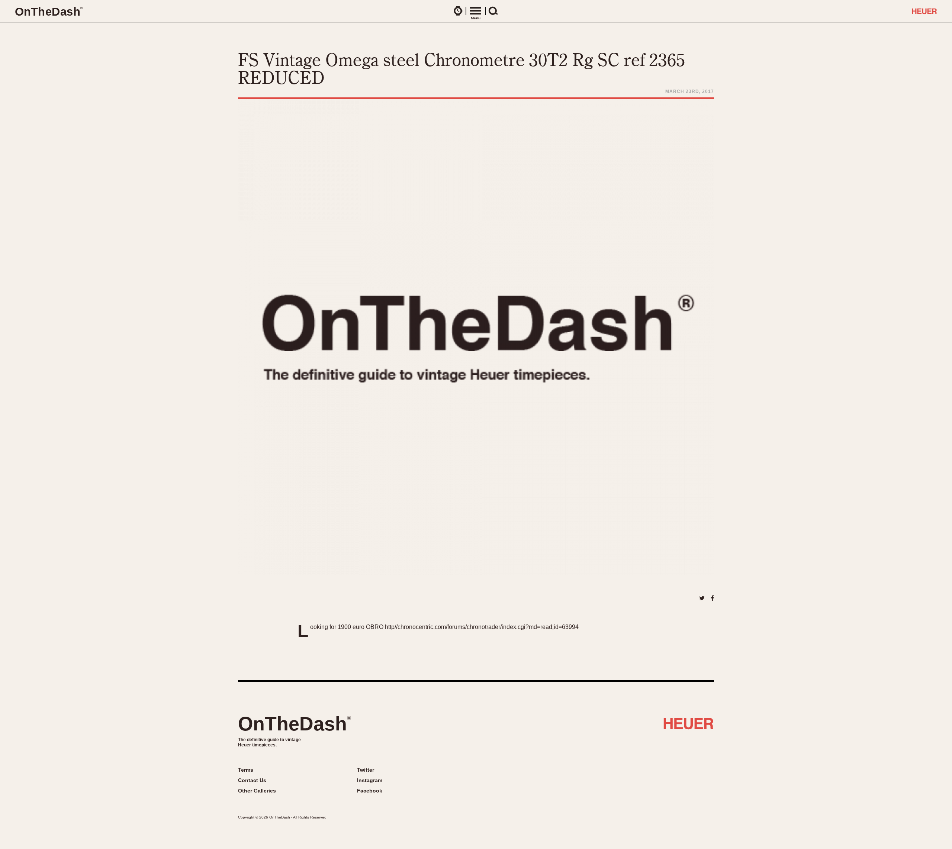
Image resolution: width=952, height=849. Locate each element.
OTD (49, 11)
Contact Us (252, 780)
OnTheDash (294, 724)
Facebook (369, 791)
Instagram (369, 780)
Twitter (365, 770)
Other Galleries (257, 791)
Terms (245, 770)
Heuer (688, 726)
